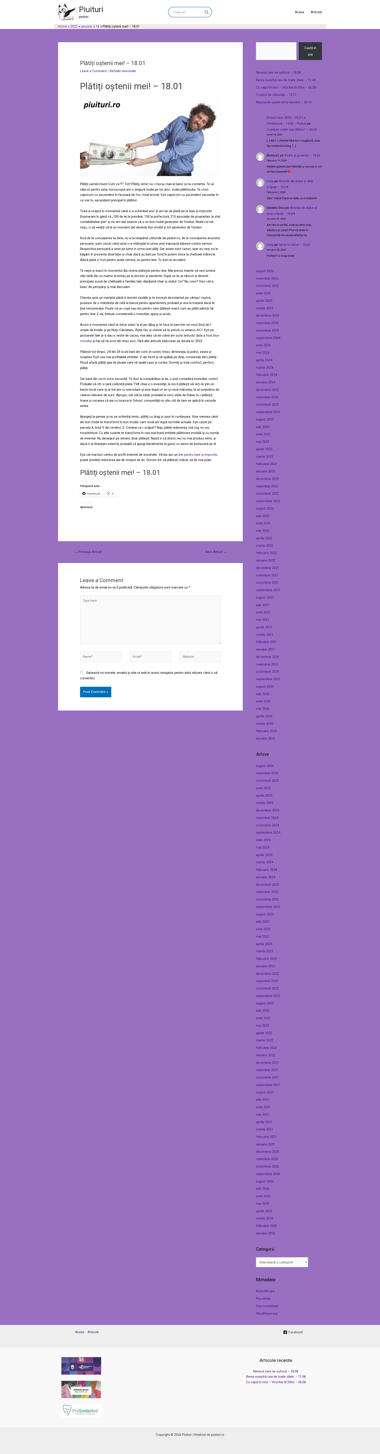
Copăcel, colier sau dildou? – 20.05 (292, 129)
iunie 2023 (263, 434)
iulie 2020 (262, 694)
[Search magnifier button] (207, 12)
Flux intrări (263, 1299)
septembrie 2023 (268, 412)
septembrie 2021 (268, 590)
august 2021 (265, 597)
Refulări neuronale (123, 71)
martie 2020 (264, 724)
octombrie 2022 (267, 494)
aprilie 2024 (264, 360)
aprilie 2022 (264, 538)
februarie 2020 (266, 731)
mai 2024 (262, 353)
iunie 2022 (263, 523)
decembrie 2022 (267, 479)
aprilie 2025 (264, 301)
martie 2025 (264, 308)
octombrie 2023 (267, 404)
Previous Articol (87, 552)
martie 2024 (264, 368)
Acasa (299, 12)
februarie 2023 (266, 464)
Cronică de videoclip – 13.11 (276, 95)
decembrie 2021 (267, 568)
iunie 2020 (263, 701)
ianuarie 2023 (265, 471)
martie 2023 (264, 457)
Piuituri (91, 9)
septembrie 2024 (268, 338)
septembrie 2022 (268, 501)
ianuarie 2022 (265, 560)
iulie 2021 (262, 605)
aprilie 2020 (264, 716)
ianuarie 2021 (265, 649)
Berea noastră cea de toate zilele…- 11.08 (286, 80)
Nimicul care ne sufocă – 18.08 (278, 73)
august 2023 (265, 419)
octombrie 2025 (267, 286)
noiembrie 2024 (267, 323)
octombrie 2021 (267, 583)
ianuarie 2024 (265, 382)
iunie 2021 (263, 612)
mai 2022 (262, 531)
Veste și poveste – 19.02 (302, 155)
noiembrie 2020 (267, 664)
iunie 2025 (263, 293)
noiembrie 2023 (267, 397)
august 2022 (265, 508)
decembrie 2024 (267, 315)
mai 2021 (262, 620)
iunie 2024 (263, 345)
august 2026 (265, 271)
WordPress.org (267, 1314)
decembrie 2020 (267, 657)
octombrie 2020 (267, 672)
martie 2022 (264, 546)
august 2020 (265, 687)
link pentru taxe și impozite (198, 455)
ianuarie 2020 (265, 738)
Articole (316, 12)
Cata (270, 181)
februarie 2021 (266, 642)
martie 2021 (264, 635)
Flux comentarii (267, 1306)
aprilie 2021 (264, 627)
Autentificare (265, 1291)
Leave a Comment (93, 71)
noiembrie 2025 (267, 279)
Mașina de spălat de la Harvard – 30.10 (284, 102)
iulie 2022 (262, 516)
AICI (199, 330)
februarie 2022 (266, 553)
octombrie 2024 (267, 330)
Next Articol (216, 552)
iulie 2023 (262, 427)
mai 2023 (262, 442)
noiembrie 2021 (267, 575)
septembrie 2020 (268, 679)
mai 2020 (262, 709)
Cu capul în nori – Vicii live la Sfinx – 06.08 (286, 87)
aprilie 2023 (264, 449)
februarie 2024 (266, 375)
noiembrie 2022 (267, 486)
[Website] (200, 658)
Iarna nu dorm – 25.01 (295, 245)
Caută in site (310, 51)
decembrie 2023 (267, 390)
